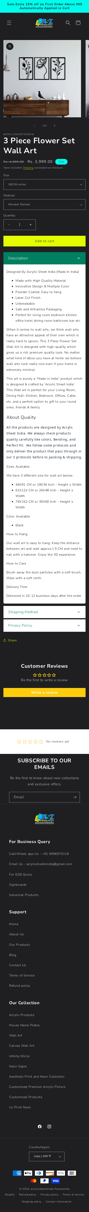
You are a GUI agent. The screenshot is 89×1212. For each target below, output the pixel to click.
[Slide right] (55, 126)
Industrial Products (24, 895)
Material (9, 195)
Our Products (19, 945)
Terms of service (73, 1194)
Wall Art (15, 1035)
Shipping (28, 167)
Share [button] (12, 640)
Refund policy (19, 986)
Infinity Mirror (19, 1056)
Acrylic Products (21, 1015)
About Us (16, 934)
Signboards (18, 885)
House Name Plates (24, 1025)
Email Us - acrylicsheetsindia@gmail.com (40, 864)
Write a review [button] (44, 692)
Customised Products (25, 1097)
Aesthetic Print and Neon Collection (37, 1076)
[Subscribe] (75, 797)
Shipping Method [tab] (23, 612)
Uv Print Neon (20, 1107)
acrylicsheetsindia (42, 1189)
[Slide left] (34, 126)
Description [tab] (18, 258)
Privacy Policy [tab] (20, 625)
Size (6, 175)
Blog (12, 955)
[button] (9, 23)
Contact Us (17, 965)
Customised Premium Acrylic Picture (37, 1087)
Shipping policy (32, 1201)
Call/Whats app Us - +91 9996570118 (39, 854)
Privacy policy (50, 1194)
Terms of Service (22, 975)
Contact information (58, 1201)
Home (13, 924)
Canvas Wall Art (21, 1046)
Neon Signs (18, 1066)
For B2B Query (20, 874)
